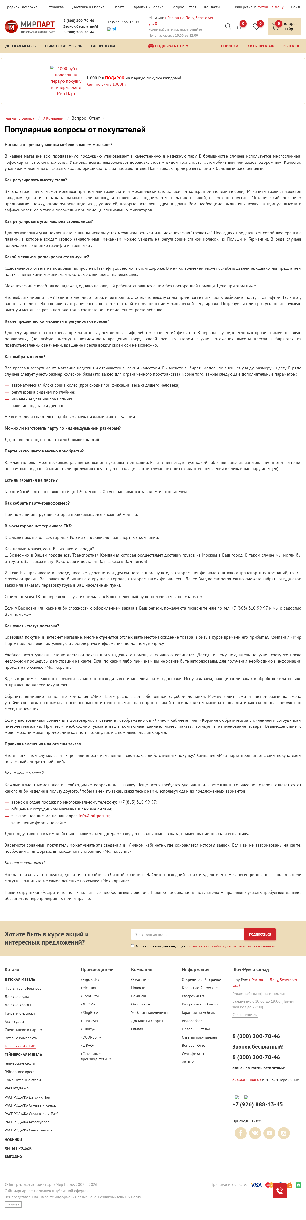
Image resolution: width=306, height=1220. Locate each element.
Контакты (212, 7)
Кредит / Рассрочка (21, 7)
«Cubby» (88, 1028)
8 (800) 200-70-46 (78, 20)
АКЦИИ (188, 1061)
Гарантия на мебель (198, 1012)
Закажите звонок (246, 1079)
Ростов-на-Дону (270, 7)
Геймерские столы (20, 1063)
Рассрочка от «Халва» (200, 1004)
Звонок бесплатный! (80, 26)
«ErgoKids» (90, 979)
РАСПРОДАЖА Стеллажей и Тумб (32, 1113)
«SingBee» (89, 1012)
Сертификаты (193, 1053)
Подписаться (260, 934)
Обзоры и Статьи (196, 1028)
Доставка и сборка (147, 1020)
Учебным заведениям (149, 1012)
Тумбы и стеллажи (20, 1013)
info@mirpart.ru (94, 816)
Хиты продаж (18, 1148)
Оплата (119, 7)
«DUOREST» (91, 1037)
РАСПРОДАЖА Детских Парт (28, 1097)
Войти (296, 7)
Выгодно (13, 1156)
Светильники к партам (23, 1029)
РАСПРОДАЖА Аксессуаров (27, 1122)
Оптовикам (55, 7)
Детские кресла (18, 1004)
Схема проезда (245, 1014)
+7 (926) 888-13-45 (123, 21)
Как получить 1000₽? (106, 84)
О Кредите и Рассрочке (201, 979)
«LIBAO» (88, 1045)
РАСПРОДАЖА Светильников (28, 1130)
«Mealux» (89, 987)
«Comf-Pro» (90, 996)
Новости (138, 987)
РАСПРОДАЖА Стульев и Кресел (31, 1105)
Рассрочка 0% (193, 996)
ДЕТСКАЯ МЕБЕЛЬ (20, 979)
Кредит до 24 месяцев (200, 987)
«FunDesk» (90, 1020)
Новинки (13, 1139)
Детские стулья (17, 996)
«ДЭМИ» (88, 1004)
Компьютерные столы (23, 1080)
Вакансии (139, 996)
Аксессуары (14, 1021)
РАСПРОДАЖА (17, 1088)
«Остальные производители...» (96, 1056)
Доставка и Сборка (88, 7)
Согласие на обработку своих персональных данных (231, 946)
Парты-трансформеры (23, 988)
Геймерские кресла (21, 1071)
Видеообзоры (193, 1020)
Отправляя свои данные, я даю (205, 946)
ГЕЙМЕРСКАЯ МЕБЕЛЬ (23, 1054)
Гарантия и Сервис (148, 7)
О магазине (140, 979)
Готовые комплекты (21, 1038)
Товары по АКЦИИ (20, 1046)
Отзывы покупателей (199, 1037)
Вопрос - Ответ (183, 7)
